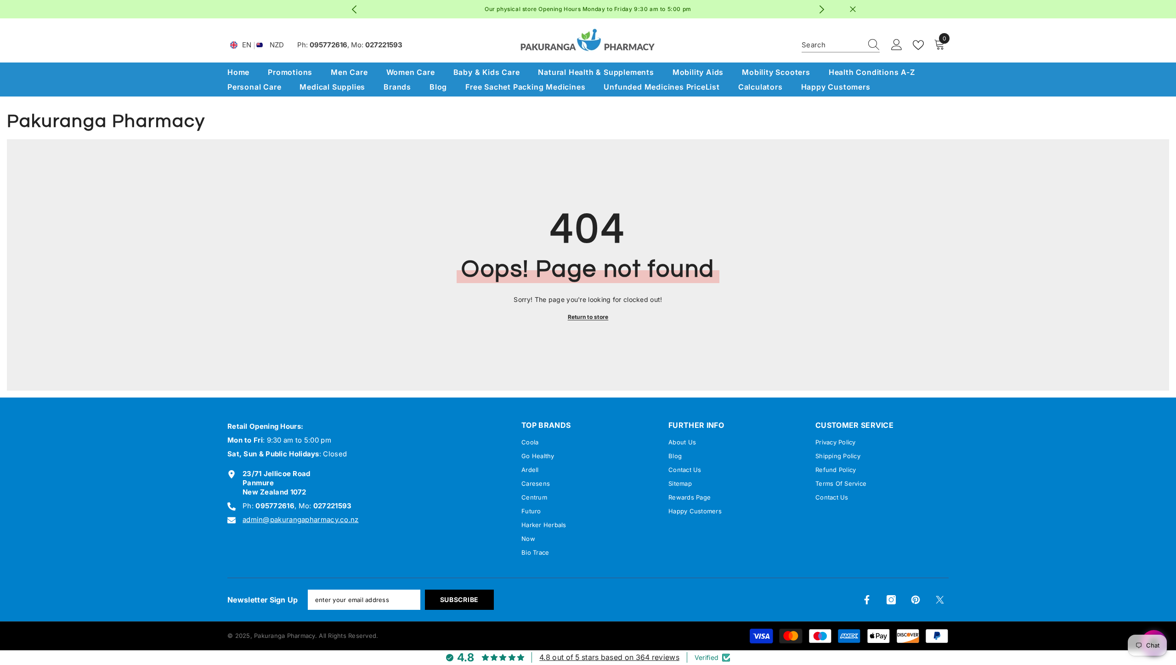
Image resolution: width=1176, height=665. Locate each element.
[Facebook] (867, 599)
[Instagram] (891, 599)
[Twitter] (940, 599)
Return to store (588, 316)
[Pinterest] (915, 599)
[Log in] (896, 45)
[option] (588, 9)
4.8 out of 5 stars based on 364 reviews (609, 657)
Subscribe (459, 599)
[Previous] (354, 9)
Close (853, 9)
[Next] (822, 9)
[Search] (841, 45)
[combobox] (832, 45)
